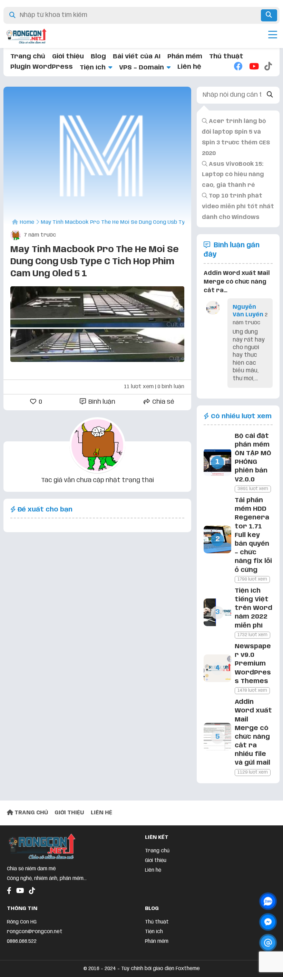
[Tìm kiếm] (269, 15)
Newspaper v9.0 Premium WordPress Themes (253, 663)
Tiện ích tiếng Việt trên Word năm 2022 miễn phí (253, 608)
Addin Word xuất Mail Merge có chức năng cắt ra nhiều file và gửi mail (253, 732)
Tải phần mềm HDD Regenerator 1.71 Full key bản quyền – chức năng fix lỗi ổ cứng (253, 535)
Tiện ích (93, 68)
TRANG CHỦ (30, 813)
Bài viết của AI (136, 57)
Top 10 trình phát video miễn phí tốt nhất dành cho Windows (238, 206)
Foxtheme (188, 968)
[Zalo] (268, 901)
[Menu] (273, 36)
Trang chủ (27, 57)
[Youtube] (253, 67)
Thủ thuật (226, 57)
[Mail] (268, 942)
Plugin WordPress (41, 67)
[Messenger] (268, 922)
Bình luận (101, 402)
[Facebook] (238, 67)
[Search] (270, 95)
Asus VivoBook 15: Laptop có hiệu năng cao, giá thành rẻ (233, 175)
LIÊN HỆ (101, 813)
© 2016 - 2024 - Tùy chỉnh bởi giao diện (130, 968)
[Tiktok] (268, 67)
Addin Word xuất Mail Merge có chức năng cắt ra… (237, 282)
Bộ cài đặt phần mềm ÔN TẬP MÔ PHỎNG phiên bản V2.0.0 (253, 458)
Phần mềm (184, 57)
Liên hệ (189, 67)
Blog (98, 57)
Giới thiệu (68, 57)
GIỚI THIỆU (69, 813)
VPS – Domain (141, 68)
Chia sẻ (162, 402)
